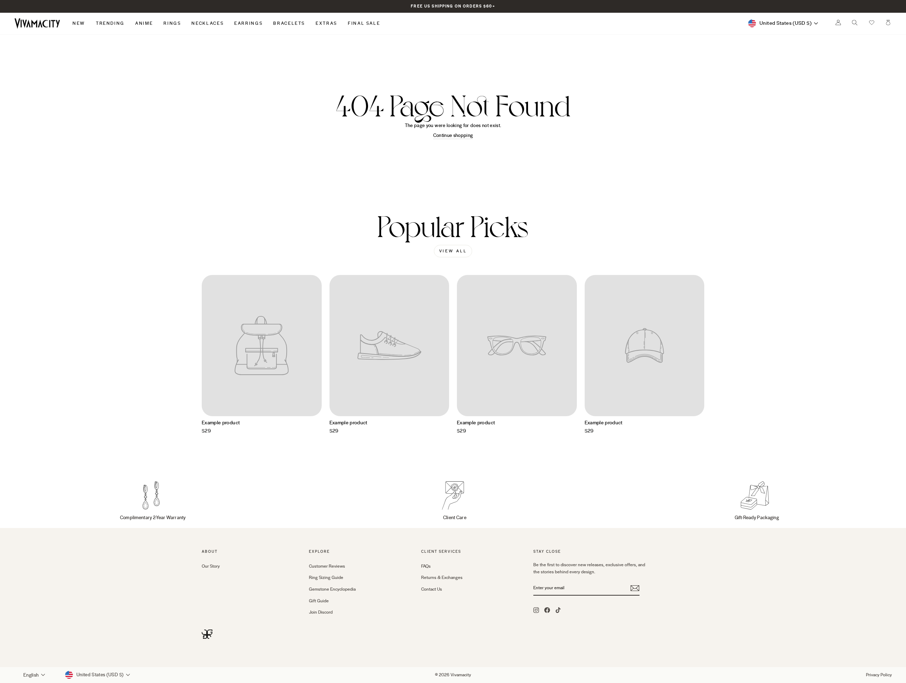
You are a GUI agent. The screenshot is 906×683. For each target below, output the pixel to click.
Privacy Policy (879, 674)
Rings (172, 23)
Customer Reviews (327, 566)
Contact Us (431, 589)
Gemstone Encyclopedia (332, 589)
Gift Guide (319, 600)
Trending (110, 23)
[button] (871, 23)
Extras (326, 23)
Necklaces (207, 23)
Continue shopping (453, 135)
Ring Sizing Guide (326, 577)
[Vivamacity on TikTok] (558, 609)
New (79, 23)
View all (453, 251)
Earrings (248, 23)
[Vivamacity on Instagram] (536, 609)
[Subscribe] (635, 588)
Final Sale (364, 23)
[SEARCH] (854, 24)
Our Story (211, 566)
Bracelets (289, 23)
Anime (144, 23)
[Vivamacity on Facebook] (547, 609)
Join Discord (321, 612)
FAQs (426, 566)
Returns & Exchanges (442, 577)
